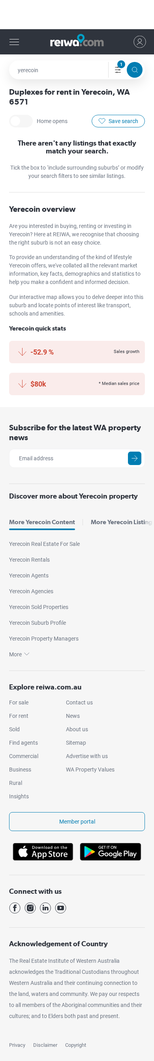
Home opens (21, 121)
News (73, 716)
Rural (15, 783)
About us (77, 729)
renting (88, 226)
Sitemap (76, 743)
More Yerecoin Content (42, 522)
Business (20, 769)
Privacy (17, 1045)
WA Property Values (90, 769)
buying (68, 226)
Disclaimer (45, 1045)
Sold (14, 729)
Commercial (23, 756)
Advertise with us (87, 756)
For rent (18, 716)
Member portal (77, 821)
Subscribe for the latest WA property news (75, 432)
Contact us (79, 702)
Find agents (23, 743)
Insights (19, 796)
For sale (18, 702)
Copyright (75, 1045)
